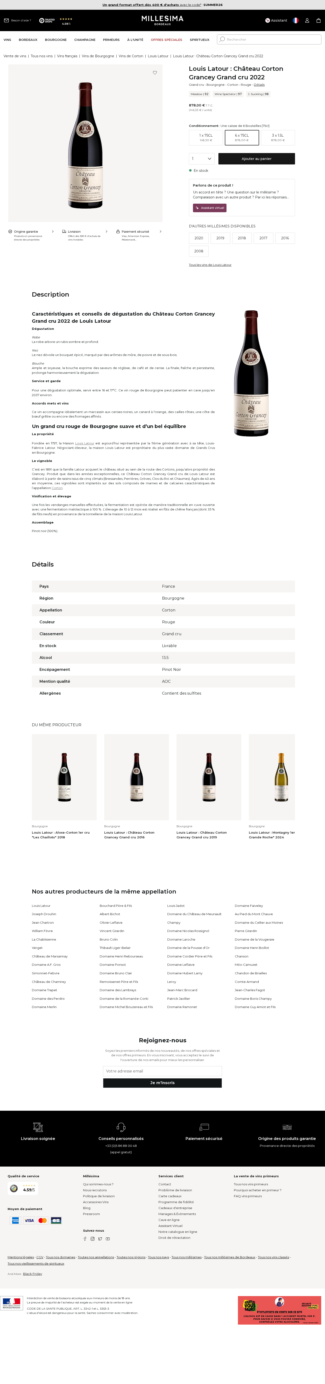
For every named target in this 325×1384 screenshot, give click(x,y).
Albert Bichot (110, 914)
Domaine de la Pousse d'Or (188, 948)
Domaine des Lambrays (118, 990)
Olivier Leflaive (111, 922)
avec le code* (152, 5)
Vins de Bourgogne (98, 56)
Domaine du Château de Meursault (194, 914)
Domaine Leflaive (181, 964)
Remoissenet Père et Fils (119, 982)
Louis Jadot (176, 906)
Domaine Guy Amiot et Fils (255, 1007)
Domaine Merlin (44, 1007)
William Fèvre (42, 931)
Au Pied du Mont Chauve (254, 914)
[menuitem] (7, 39)
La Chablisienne (44, 939)
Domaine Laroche (181, 939)
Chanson (241, 956)
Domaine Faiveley (249, 906)
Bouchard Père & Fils (116, 906)
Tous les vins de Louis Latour (210, 265)
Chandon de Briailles (251, 973)
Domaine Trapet (44, 990)
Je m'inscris (162, 1083)
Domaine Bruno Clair (116, 973)
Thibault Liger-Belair (115, 948)
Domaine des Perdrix (48, 998)
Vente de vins (15, 56)
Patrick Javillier (178, 998)
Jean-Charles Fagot (250, 990)
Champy (173, 922)
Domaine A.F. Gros (46, 964)
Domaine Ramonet (182, 1007)
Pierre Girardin (246, 931)
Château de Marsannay (50, 956)
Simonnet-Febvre (45, 973)
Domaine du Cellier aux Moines (259, 922)
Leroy (171, 982)
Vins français (67, 56)
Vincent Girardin (112, 931)
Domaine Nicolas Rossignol (188, 931)
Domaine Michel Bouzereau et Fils (126, 1007)
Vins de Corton (131, 56)
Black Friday (32, 1274)
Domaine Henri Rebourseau (121, 956)
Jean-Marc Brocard (182, 990)
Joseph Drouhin (44, 914)
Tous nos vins (42, 56)
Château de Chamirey (49, 982)
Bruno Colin (109, 939)
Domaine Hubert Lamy (184, 973)
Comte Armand (247, 982)
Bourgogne (216, 84)
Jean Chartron (43, 922)
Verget (37, 948)
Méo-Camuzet (246, 964)
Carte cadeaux (170, 1196)
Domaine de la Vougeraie (254, 939)
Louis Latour (158, 56)
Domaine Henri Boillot (252, 948)
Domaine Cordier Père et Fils (189, 956)
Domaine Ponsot (113, 964)
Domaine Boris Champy (253, 998)
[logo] (162, 20)
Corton (232, 84)
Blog (86, 1208)
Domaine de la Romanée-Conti (124, 998)
